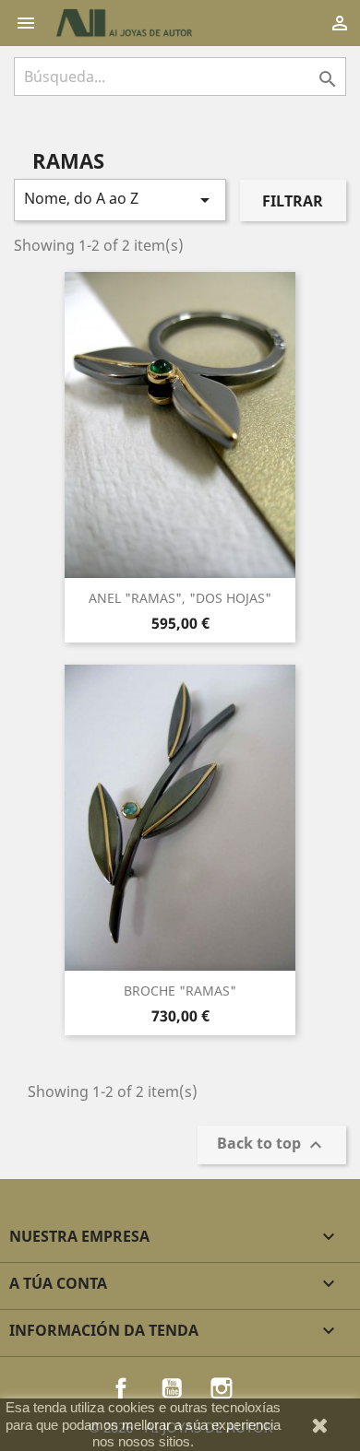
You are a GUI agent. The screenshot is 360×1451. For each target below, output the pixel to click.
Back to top (272, 1145)
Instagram (221, 1388)
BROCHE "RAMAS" (180, 990)
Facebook (121, 1388)
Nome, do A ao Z (120, 199)
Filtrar (292, 201)
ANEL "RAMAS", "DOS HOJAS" (180, 598)
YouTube (171, 1388)
